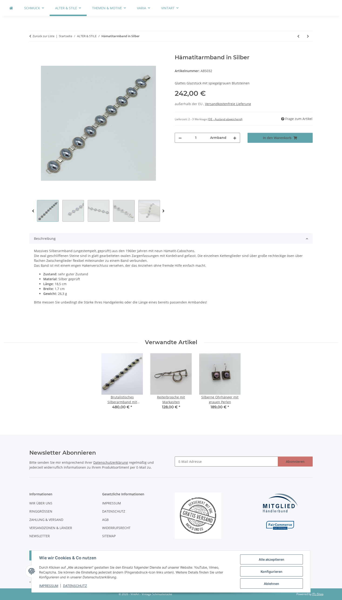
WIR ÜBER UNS (40, 503)
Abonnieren (295, 461)
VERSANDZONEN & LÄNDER (50, 528)
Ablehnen (271, 584)
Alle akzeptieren (271, 559)
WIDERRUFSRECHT (116, 528)
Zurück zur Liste (43, 36)
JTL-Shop (317, 594)
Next (163, 211)
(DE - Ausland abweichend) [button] (225, 119)
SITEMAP (109, 536)
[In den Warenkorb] (33, 51)
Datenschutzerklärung (110, 462)
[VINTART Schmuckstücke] (11, 8)
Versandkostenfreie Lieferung (228, 104)
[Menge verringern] (180, 138)
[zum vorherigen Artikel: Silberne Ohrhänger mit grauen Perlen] (298, 36)
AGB (105, 519)
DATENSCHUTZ (75, 586)
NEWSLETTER (39, 536)
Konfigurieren (271, 571)
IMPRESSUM (48, 586)
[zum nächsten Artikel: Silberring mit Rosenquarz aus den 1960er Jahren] (308, 36)
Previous (33, 211)
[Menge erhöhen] (235, 138)
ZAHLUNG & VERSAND (46, 519)
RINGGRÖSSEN (40, 511)
